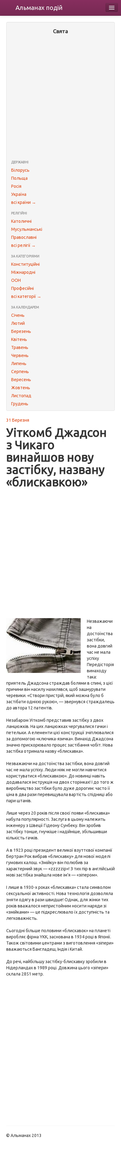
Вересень (21, 379)
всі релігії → (23, 245)
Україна (18, 194)
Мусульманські (26, 229)
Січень (18, 315)
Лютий (18, 323)
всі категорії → (26, 296)
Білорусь (20, 170)
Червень (20, 355)
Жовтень (20, 387)
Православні (24, 237)
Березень (21, 331)
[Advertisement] (60, 97)
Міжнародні (23, 272)
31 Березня (17, 420)
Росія (16, 186)
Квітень (19, 339)
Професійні (22, 288)
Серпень (20, 371)
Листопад (21, 395)
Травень (19, 347)
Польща (19, 178)
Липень (18, 363)
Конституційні (25, 264)
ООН (16, 280)
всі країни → (23, 202)
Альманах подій (39, 7)
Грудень (19, 403)
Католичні (21, 221)
